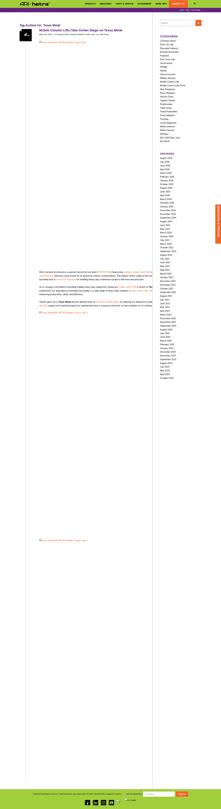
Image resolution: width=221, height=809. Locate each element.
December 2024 (168, 210)
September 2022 (168, 251)
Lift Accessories (168, 74)
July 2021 (164, 299)
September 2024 (168, 217)
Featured (73, 34)
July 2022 (164, 258)
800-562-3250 (100, 794)
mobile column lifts (127, 287)
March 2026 (166, 173)
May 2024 (165, 229)
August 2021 (166, 296)
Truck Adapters (167, 115)
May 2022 (165, 266)
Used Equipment (168, 123)
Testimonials (166, 104)
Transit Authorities (168, 111)
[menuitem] (90, 4)
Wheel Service (167, 130)
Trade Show (166, 108)
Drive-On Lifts (167, 44)
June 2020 (165, 337)
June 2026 (165, 165)
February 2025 (167, 202)
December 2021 (168, 281)
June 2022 (165, 262)
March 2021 (166, 314)
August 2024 (166, 221)
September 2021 (168, 292)
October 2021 (166, 288)
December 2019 (168, 352)
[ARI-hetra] (35, 4)
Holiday (163, 66)
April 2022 (165, 270)
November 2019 (168, 355)
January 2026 (166, 180)
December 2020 (168, 318)
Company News (62, 34)
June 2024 (165, 225)
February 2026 (167, 176)
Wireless (164, 134)
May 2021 (165, 307)
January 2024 (166, 236)
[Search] (194, 4)
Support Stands (167, 100)
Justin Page (104, 34)
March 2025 (166, 199)
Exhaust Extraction (169, 52)
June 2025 (165, 191)
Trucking (164, 119)
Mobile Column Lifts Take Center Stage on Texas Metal (80, 30)
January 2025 (166, 206)
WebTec (119, 794)
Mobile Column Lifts (86, 34)
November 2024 (168, 214)
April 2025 (165, 195)
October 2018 (166, 378)
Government (166, 63)
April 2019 (165, 374)
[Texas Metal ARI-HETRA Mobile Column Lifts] (26, 35)
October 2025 (166, 184)
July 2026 (164, 162)
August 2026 (166, 158)
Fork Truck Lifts (167, 59)
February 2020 (167, 344)
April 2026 (165, 169)
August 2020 (166, 329)
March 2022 (166, 273)
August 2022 (166, 255)
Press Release (167, 93)
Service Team (166, 96)
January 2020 (166, 348)
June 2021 (165, 303)
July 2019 (164, 366)
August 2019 (166, 363)
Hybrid (163, 70)
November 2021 (168, 285)
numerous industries (66, 279)
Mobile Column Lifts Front (172, 85)
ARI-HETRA (104, 272)
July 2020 (164, 333)
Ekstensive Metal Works (108, 302)
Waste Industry (167, 126)
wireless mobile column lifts (137, 272)
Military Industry (168, 78)
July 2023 (164, 240)
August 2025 (166, 188)
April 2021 (165, 311)
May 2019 (165, 370)
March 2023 (166, 244)
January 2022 (166, 277)
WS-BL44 (164, 141)
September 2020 (168, 325)
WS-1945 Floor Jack (170, 137)
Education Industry (169, 48)
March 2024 (166, 232)
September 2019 (168, 359)
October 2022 (166, 247)
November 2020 (168, 322)
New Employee (167, 89)
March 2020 (166, 340)
